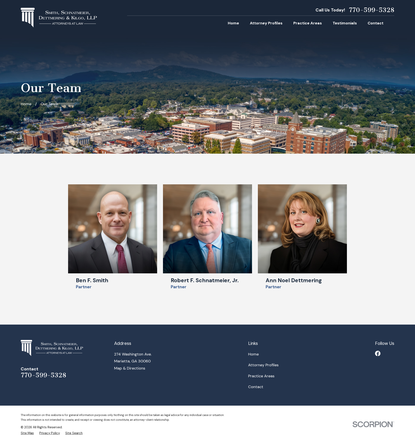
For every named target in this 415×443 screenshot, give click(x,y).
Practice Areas (261, 376)
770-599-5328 (371, 10)
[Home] (59, 17)
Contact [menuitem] (375, 23)
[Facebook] (377, 353)
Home (253, 354)
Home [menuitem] (233, 23)
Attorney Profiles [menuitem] (266, 23)
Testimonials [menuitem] (345, 23)
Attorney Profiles (263, 365)
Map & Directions (129, 368)
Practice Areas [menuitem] (307, 23)
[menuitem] (27, 433)
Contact (255, 386)
